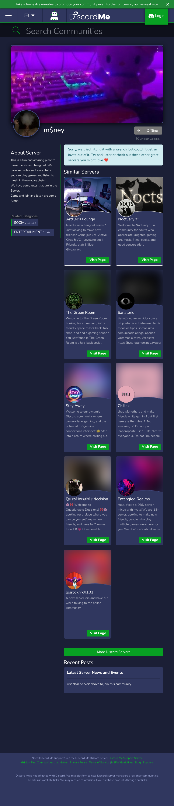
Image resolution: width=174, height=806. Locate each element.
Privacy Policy (78, 762)
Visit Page (98, 259)
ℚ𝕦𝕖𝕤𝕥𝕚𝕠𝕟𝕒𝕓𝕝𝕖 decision (87, 499)
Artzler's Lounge (80, 219)
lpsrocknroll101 (79, 592)
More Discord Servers (113, 652)
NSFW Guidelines (122, 762)
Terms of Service (99, 762)
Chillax (124, 405)
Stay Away (75, 405)
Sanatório (126, 312)
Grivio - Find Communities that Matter (44, 762)
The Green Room (80, 312)
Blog (138, 762)
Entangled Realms (134, 499)
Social (25, 222)
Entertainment (33, 232)
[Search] (16, 30)
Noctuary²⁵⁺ (128, 219)
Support (148, 762)
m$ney (54, 130)
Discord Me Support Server (125, 758)
